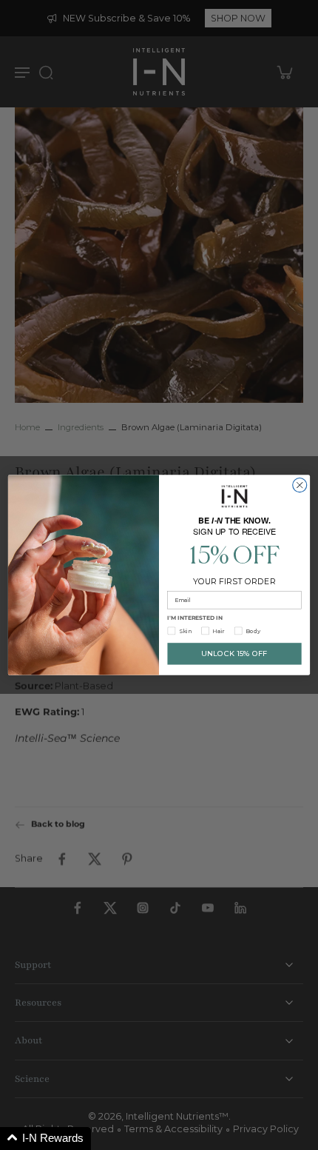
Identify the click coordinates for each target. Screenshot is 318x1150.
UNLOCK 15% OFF (234, 653)
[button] (45, 1138)
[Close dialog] (300, 485)
